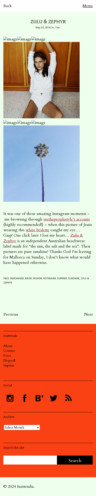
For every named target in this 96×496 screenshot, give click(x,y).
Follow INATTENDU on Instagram (10, 398)
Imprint (8, 365)
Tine (57, 27)
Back (7, 6)
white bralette (37, 230)
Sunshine (73, 278)
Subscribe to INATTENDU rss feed (68, 398)
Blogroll (9, 360)
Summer (62, 278)
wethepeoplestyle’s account (67, 219)
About (8, 346)
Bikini (28, 278)
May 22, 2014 (42, 27)
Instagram (49, 278)
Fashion (37, 278)
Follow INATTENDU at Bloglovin (39, 398)
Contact (9, 350)
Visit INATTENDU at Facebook (24, 398)
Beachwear (17, 278)
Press (7, 355)
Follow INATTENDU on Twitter (53, 398)
